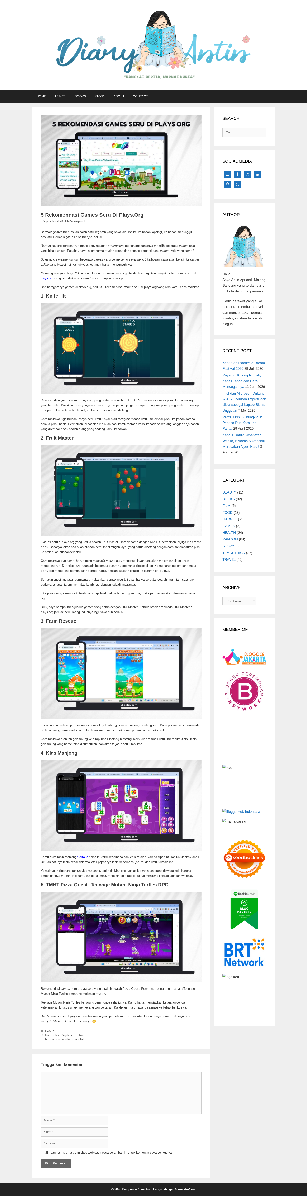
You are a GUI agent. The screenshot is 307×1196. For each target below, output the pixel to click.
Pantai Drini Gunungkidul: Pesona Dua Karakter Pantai (242, 422)
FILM (226, 506)
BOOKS (80, 96)
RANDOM (230, 539)
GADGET (229, 519)
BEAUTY (229, 492)
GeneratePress (185, 1189)
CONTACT (140, 96)
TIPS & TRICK (233, 553)
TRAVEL (60, 96)
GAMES (50, 1031)
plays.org (47, 278)
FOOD (227, 513)
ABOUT (119, 96)
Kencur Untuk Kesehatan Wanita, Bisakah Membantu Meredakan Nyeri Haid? (243, 440)
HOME (41, 96)
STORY (99, 96)
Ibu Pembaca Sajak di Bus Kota (64, 1035)
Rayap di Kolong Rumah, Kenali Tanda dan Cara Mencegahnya (241, 381)
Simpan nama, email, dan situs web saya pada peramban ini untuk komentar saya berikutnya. (109, 1152)
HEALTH (229, 533)
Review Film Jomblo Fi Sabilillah (64, 1039)
